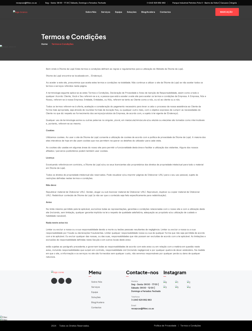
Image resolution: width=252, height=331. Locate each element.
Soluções (131, 12)
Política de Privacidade (165, 325)
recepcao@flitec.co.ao (26, 3)
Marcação (226, 12)
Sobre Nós (91, 12)
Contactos (165, 12)
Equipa (118, 12)
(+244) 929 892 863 (156, 3)
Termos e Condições (190, 325)
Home (44, 44)
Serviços (105, 12)
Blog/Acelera (148, 12)
